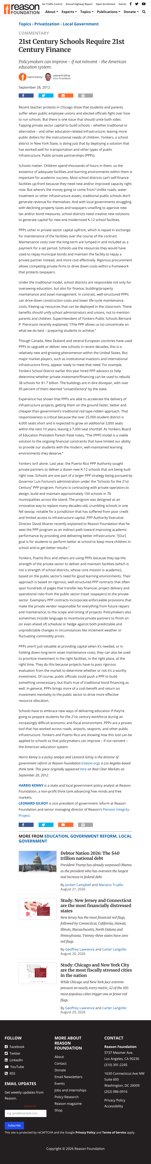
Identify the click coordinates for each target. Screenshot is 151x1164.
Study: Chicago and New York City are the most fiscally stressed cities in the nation (96, 970)
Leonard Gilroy (33, 803)
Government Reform (93, 836)
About (50, 11)
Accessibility (113, 1106)
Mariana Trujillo (111, 884)
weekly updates (23, 1092)
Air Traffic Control (52, 4)
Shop (58, 1110)
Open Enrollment (105, 4)
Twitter (15, 1053)
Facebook (17, 1046)
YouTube (17, 1066)
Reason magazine (68, 1103)
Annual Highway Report (79, 4)
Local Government (81, 24)
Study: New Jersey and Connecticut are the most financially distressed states (96, 906)
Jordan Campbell (78, 884)
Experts (68, 11)
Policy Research (66, 1097)
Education (56, 836)
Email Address (20, 1106)
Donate (130, 11)
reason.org (90, 763)
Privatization (46, 24)
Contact (60, 1063)
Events (122, 4)
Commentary (34, 33)
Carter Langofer (114, 949)
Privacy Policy (114, 1100)
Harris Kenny (31, 785)
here (83, 769)
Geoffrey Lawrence (80, 949)
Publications (107, 11)
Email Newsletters (68, 1076)
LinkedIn (16, 1060)
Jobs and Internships (70, 1090)
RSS (12, 1073)
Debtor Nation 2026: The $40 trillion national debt (90, 856)
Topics (85, 11)
